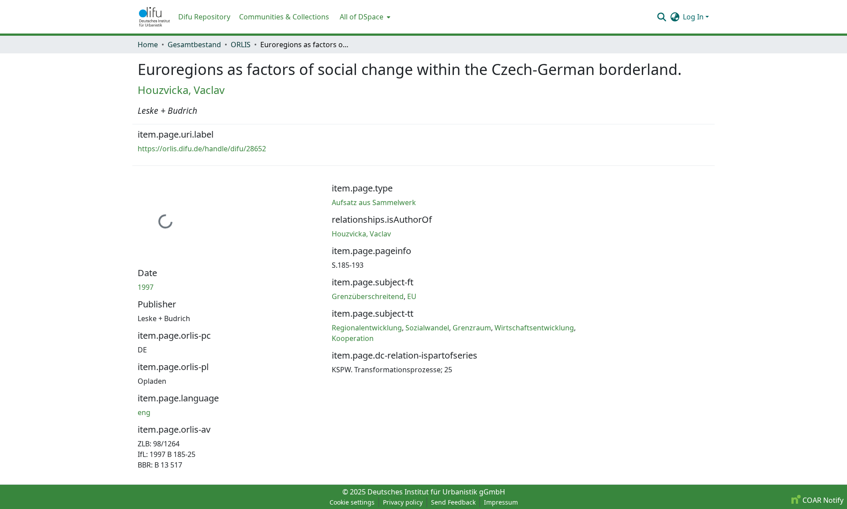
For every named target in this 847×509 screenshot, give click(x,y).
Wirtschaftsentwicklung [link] (534, 328)
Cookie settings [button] (352, 502)
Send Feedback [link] (453, 502)
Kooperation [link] (353, 338)
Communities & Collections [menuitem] (284, 17)
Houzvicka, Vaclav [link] (181, 89)
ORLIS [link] (241, 44)
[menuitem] (364, 17)
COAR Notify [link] (822, 500)
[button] (154, 17)
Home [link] (148, 44)
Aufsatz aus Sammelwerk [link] (374, 202)
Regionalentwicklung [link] (367, 328)
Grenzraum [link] (472, 328)
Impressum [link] (501, 502)
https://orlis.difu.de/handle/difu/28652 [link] (202, 148)
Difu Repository (204, 17)
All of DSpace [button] (361, 17)
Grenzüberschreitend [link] (368, 296)
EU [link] (411, 296)
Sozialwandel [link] (427, 328)
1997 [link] (146, 287)
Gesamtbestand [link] (194, 44)
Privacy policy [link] (403, 502)
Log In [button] (694, 17)
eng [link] (144, 412)
